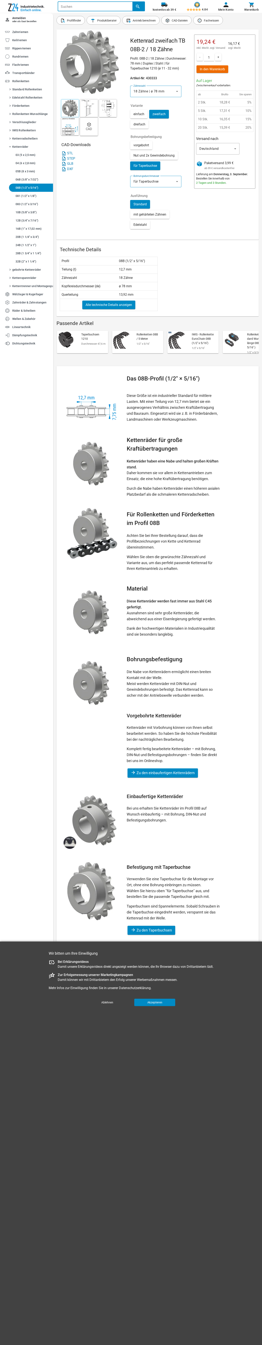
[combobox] (155, 91)
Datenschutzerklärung (135, 988)
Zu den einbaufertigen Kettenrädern (165, 773)
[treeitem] (30, 40)
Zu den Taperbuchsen (154, 930)
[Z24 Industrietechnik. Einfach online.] (26, 6)
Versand (220, 47)
